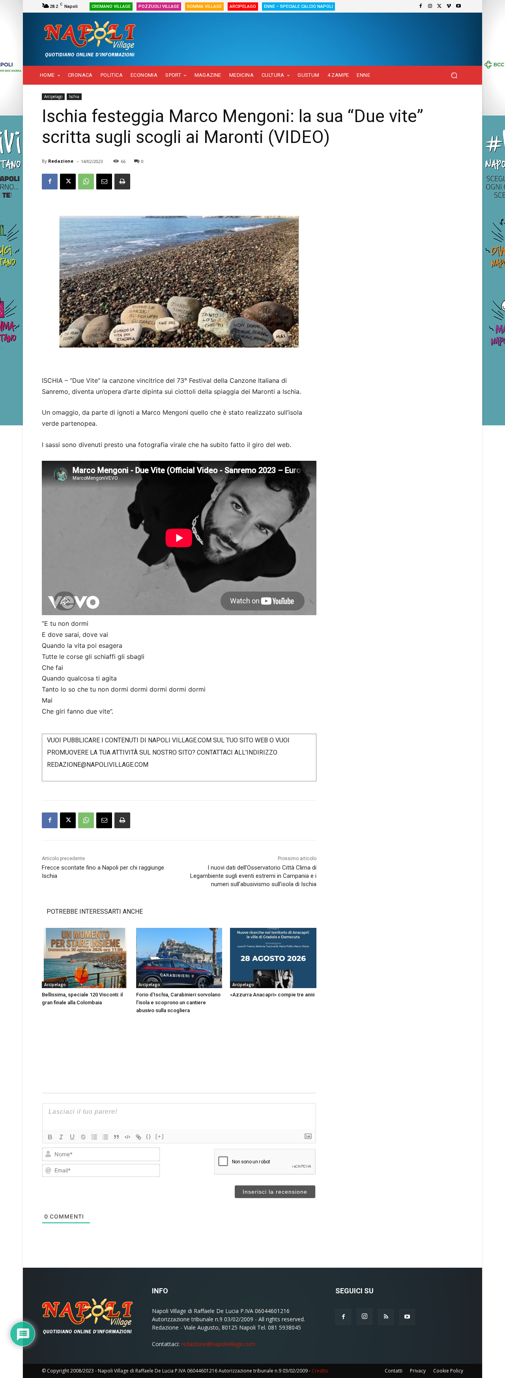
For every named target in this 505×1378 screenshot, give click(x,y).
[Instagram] (430, 6)
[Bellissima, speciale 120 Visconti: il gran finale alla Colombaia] (85, 958)
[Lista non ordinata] (105, 1137)
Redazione (60, 161)
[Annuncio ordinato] (94, 1137)
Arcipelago (53, 96)
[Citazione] (116, 1137)
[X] (439, 6)
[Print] (122, 181)
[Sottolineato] (72, 1137)
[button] (454, 75)
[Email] (104, 181)
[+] (159, 1136)
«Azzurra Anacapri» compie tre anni (272, 995)
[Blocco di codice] (127, 1137)
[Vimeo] (449, 6)
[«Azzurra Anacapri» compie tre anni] (273, 958)
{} (149, 1136)
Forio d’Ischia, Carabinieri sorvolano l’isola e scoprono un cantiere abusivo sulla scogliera (178, 1002)
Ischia (74, 96)
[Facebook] (420, 6)
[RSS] (386, 1317)
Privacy (418, 1370)
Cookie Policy (448, 1370)
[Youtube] (458, 6)
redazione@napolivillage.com (218, 1344)
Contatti (393, 1370)
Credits (320, 1370)
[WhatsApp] (86, 181)
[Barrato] (83, 1137)
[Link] (138, 1137)
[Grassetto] (50, 1137)
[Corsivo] (61, 1137)
